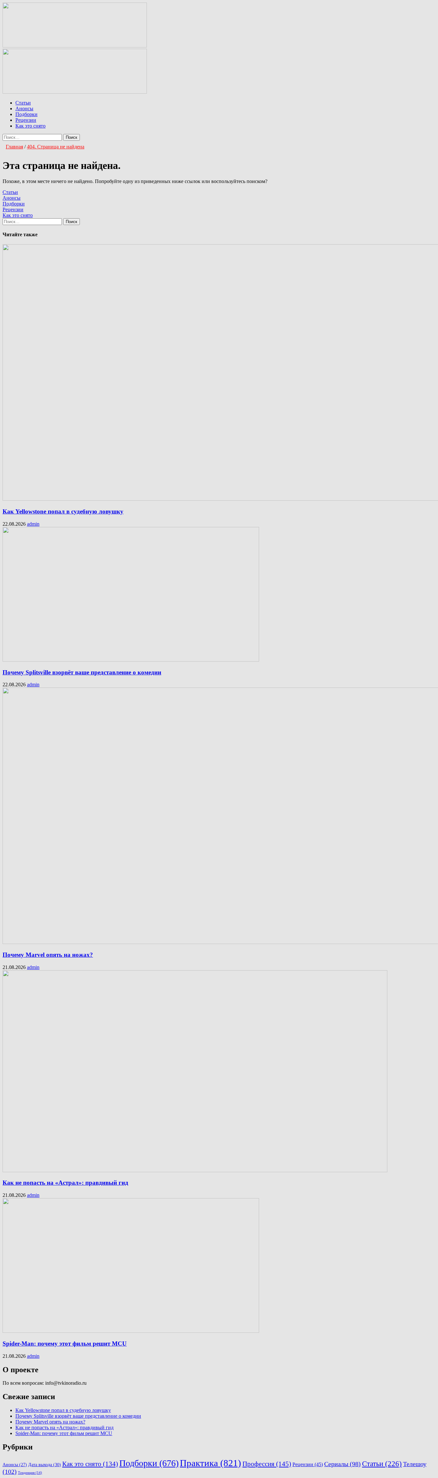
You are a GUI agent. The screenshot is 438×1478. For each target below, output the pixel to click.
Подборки (26, 114)
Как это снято (30, 126)
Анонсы (24, 108)
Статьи (23, 102)
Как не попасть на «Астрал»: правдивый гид (65, 1182)
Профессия (266, 1464)
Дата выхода (44, 1464)
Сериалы (342, 1464)
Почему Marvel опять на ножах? (48, 954)
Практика (210, 1463)
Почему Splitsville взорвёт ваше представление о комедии (82, 672)
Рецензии (25, 120)
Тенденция (30, 1472)
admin (33, 524)
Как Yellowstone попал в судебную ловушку (63, 511)
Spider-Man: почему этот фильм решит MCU (65, 1343)
